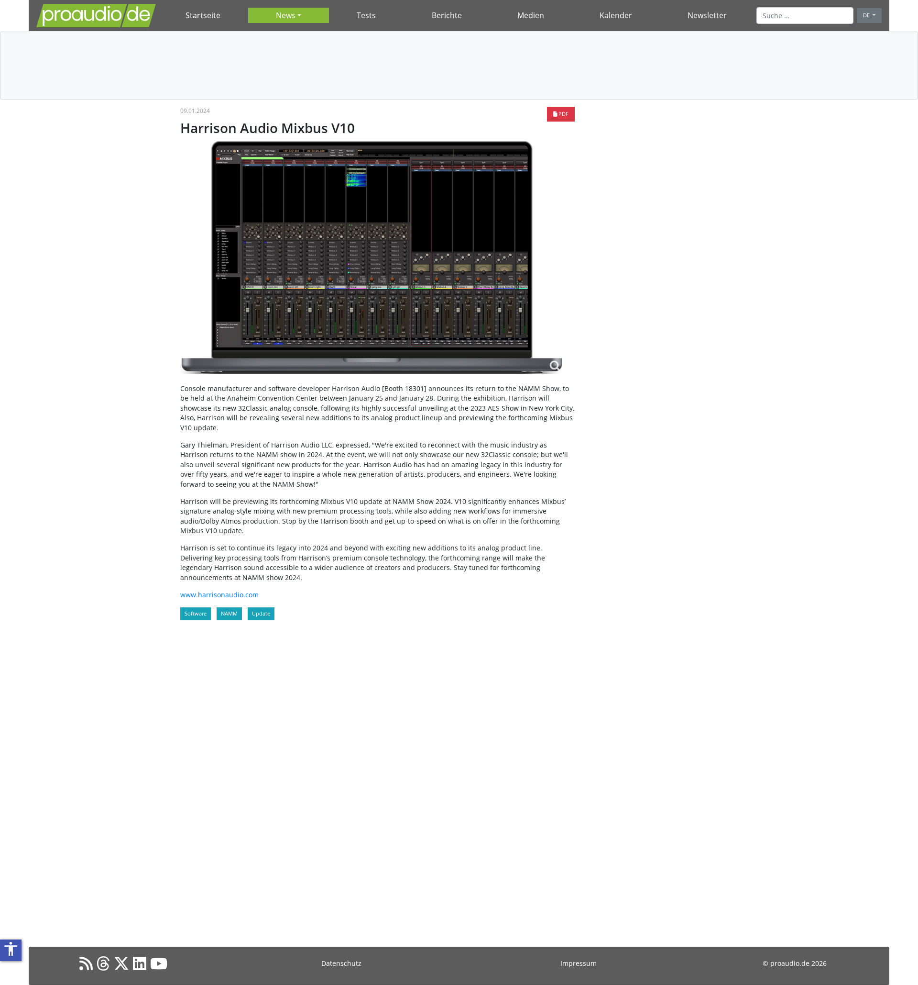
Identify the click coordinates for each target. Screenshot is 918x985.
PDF (562, 113)
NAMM (229, 613)
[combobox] (804, 15)
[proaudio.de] (96, 15)
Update (261, 613)
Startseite (203, 15)
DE (867, 15)
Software (196, 613)
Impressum (578, 963)
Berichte (447, 15)
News (285, 15)
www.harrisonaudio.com (219, 594)
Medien (530, 15)
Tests (366, 15)
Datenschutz (341, 963)
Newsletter (707, 15)
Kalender (616, 15)
